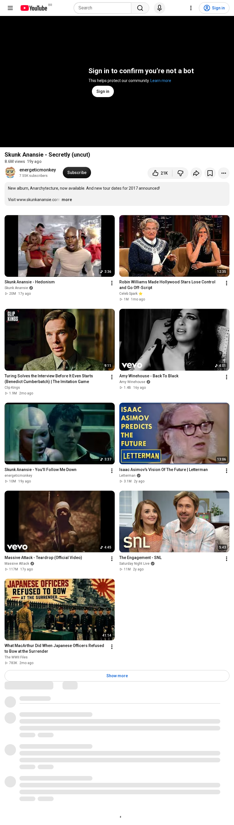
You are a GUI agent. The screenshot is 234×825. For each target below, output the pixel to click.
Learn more (160, 80)
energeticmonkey (37, 170)
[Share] (196, 173)
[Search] (140, 8)
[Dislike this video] (180, 173)
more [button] (67, 199)
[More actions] (223, 173)
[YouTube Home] (33, 8)
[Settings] (190, 8)
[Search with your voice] (159, 8)
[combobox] (104, 8)
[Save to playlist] (210, 173)
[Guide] (10, 8)
